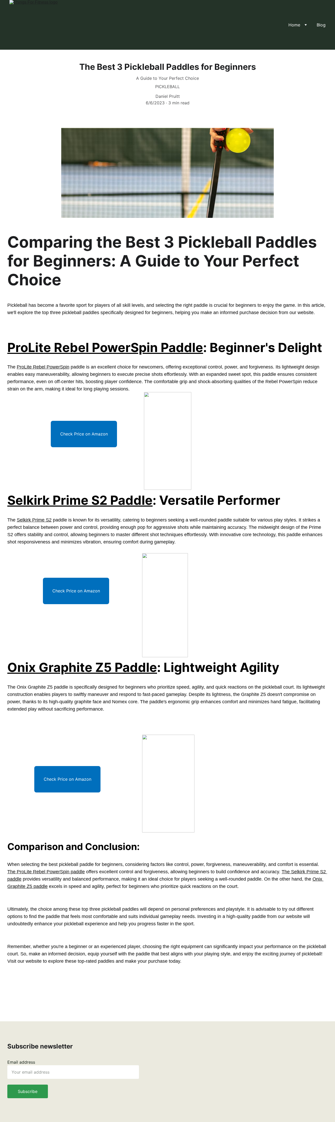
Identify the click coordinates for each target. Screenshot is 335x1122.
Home (294, 24)
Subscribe (27, 1091)
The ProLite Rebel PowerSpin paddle (46, 871)
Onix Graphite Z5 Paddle (82, 667)
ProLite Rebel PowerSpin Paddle (105, 347)
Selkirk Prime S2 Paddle (80, 500)
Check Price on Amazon (84, 434)
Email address (21, 1062)
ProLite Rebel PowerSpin (43, 367)
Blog (321, 24)
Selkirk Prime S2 (34, 520)
